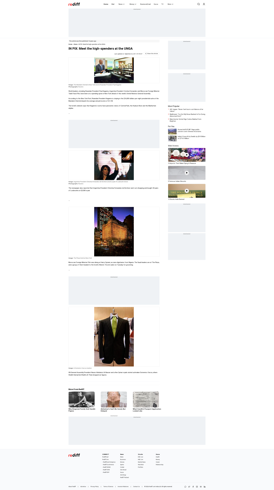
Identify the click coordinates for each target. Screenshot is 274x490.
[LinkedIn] (205, 487)
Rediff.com (152, 486)
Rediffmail (105, 457)
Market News (142, 462)
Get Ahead (123, 470)
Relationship (159, 464)
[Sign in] (204, 4)
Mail (113, 4)
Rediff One (105, 459)
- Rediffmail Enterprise (108, 462)
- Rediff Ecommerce (108, 464)
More (169, 4)
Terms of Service (108, 486)
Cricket (122, 467)
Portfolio (140, 467)
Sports (122, 464)
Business (123, 459)
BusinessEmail (145, 4)
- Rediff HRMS (106, 467)
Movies (122, 462)
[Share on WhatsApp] (185, 487)
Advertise (83, 486)
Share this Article (152, 53)
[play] (187, 155)
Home (106, 4)
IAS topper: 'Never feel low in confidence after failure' (186, 110)
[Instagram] (197, 487)
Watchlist (141, 464)
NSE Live (140, 459)
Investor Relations (123, 486)
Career (158, 462)
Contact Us (136, 486)
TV (162, 4)
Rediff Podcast (124, 477)
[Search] (198, 4)
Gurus (156, 4)
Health (158, 457)
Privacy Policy (95, 486)
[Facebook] (193, 487)
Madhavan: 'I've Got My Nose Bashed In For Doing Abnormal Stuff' (187, 115)
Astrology (123, 475)
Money (132, 4)
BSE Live (140, 457)
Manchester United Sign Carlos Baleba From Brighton (185, 120)
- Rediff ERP (105, 472)
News (121, 4)
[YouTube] (201, 487)
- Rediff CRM (106, 470)
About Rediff (72, 486)
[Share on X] (189, 487)
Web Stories (173, 146)
